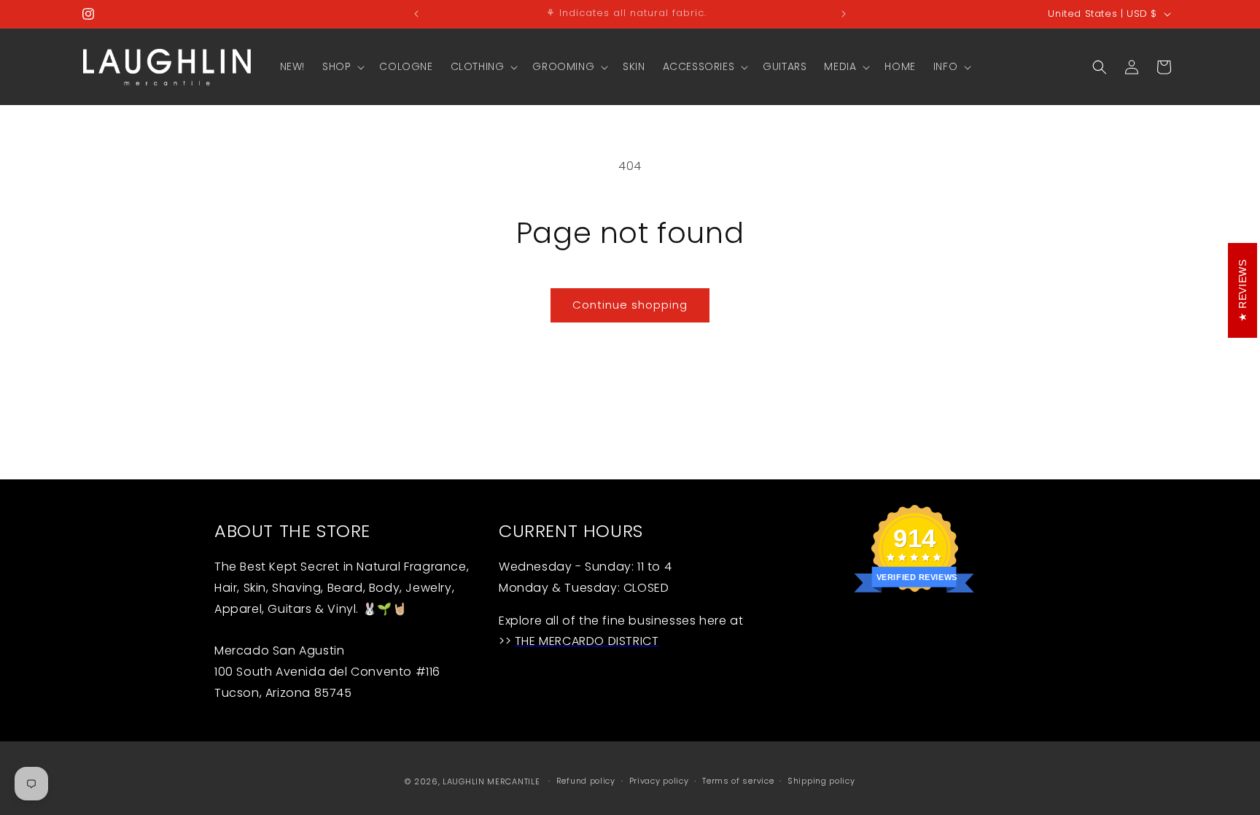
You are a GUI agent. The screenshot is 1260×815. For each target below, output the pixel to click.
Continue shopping (630, 304)
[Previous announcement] (416, 14)
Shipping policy (821, 781)
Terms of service (738, 781)
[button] (342, 66)
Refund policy (585, 781)
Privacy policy (659, 781)
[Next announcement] (844, 14)
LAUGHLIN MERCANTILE (491, 781)
